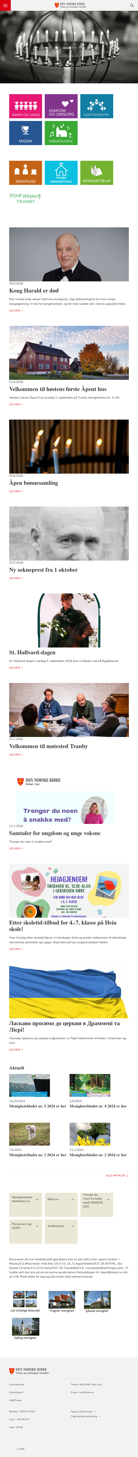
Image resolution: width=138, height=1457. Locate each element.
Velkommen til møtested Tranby (48, 746)
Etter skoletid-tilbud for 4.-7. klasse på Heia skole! (62, 925)
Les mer (14, 310)
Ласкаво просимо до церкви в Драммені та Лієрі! (64, 1026)
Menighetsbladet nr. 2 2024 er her (98, 1154)
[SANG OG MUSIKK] (61, 135)
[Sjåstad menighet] (96, 1303)
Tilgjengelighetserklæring (84, 1416)
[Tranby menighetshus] (61, 174)
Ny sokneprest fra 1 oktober (43, 569)
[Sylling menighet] (25, 1330)
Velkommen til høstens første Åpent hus (57, 389)
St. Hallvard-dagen (32, 652)
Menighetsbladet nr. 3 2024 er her (37, 1154)
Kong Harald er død (34, 290)
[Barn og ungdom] (25, 108)
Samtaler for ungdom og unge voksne (54, 833)
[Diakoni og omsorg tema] (61, 108)
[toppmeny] (5, 5)
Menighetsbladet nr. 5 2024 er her (37, 1106)
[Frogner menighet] (61, 1303)
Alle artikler (115, 1175)
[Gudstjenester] (96, 108)
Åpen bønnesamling (33, 482)
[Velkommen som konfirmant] (25, 201)
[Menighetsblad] (96, 174)
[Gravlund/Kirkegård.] (25, 174)
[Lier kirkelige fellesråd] (25, 1303)
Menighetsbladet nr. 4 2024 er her (98, 1106)
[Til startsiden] (29, 1371)
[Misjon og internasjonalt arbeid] (25, 135)
